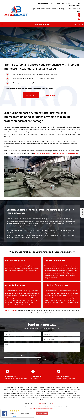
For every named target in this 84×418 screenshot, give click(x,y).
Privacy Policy (42, 359)
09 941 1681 (34, 379)
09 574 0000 (41, 404)
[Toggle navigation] (2, 24)
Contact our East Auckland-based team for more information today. (56, 153)
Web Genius (55, 404)
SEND (22, 355)
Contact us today (10, 310)
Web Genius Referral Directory (45, 408)
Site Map (32, 408)
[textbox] (42, 216)
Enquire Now (50, 95)
